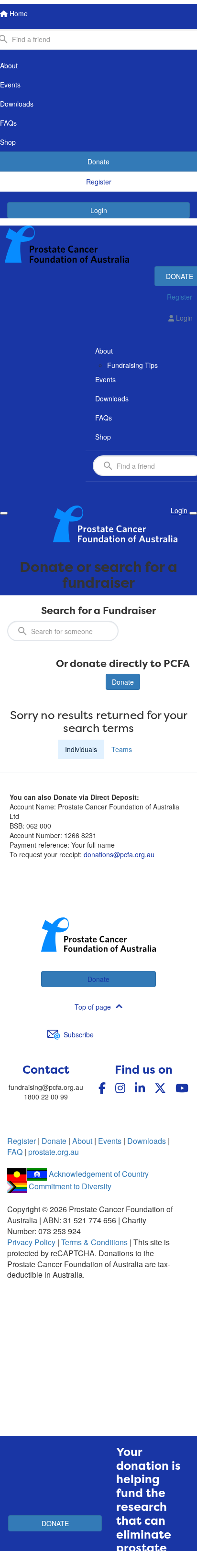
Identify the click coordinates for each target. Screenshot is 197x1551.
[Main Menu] (4, 513)
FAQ (14, 1151)
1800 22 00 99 (46, 1096)
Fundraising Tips (132, 365)
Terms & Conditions (94, 1242)
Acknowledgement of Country (99, 1173)
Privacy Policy (31, 1242)
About (82, 1140)
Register (21, 1140)
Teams (121, 749)
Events (109, 1140)
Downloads (146, 1140)
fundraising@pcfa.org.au (46, 1087)
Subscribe (79, 1034)
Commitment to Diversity (70, 1186)
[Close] (193, 513)
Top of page (93, 1007)
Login (98, 210)
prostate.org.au (53, 1151)
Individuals (81, 749)
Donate (123, 682)
